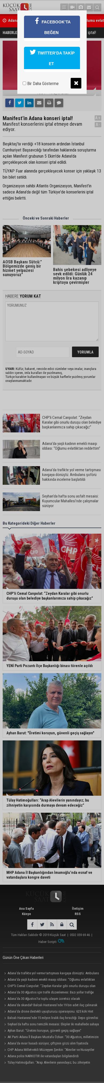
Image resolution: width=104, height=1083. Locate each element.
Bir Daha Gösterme (42, 83)
